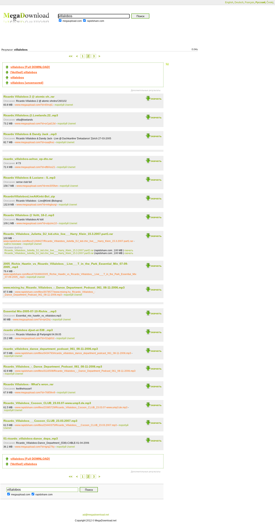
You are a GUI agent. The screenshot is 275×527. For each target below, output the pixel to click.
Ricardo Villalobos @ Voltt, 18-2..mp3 (28, 215)
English (229, 2)
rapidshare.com (95, 21)
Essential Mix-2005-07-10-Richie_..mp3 (29, 311)
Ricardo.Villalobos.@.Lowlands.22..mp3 (30, 115)
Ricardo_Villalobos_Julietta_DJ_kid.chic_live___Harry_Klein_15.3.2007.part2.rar (49, 250)
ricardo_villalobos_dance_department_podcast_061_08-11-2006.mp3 (50, 348)
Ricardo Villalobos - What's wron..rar (28, 384)
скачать (156, 98)
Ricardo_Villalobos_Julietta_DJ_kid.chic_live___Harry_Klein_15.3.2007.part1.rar (58, 233)
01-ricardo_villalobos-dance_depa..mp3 (30, 438)
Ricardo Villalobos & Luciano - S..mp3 (29, 177)
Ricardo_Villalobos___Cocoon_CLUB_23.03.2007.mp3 (40, 420)
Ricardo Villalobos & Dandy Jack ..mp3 (30, 134)
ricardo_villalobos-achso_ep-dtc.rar (28, 158)
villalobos (17, 77)
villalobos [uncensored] (26, 82)
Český (270, 2)
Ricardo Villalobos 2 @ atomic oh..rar (28, 96)
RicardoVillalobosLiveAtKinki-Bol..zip (29, 196)
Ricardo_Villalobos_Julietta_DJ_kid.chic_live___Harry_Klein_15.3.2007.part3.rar (49, 253)
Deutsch (239, 2)
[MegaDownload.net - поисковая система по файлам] (26, 26)
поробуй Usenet (64, 104)
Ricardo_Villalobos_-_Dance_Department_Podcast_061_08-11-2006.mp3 (52, 366)
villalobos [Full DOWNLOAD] (30, 67)
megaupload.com (72, 21)
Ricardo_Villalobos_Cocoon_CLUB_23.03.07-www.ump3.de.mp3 (47, 403)
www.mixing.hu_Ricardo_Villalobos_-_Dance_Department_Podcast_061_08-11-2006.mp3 (64, 287)
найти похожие (12, 244)
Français (249, 2)
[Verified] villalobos (23, 72)
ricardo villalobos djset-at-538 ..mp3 (28, 330)
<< (70, 56)
